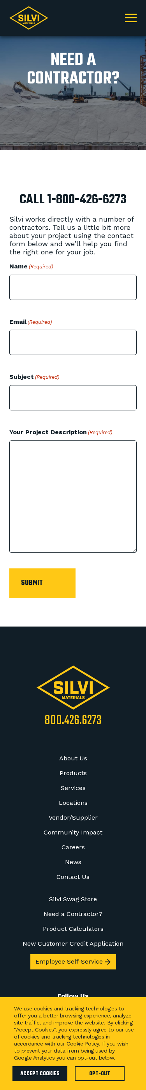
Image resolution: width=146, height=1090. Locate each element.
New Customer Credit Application (73, 943)
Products (73, 773)
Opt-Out (99, 1073)
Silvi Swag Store (73, 899)
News (73, 862)
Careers (73, 847)
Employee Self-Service (69, 961)
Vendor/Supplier (73, 817)
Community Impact (73, 832)
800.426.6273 (73, 721)
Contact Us (73, 877)
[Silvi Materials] (73, 688)
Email (30, 321)
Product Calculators (73, 928)
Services (73, 788)
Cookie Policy (83, 1043)
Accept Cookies (40, 1073)
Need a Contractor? (73, 914)
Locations (73, 802)
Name (31, 266)
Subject (34, 376)
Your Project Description (60, 432)
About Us (73, 758)
